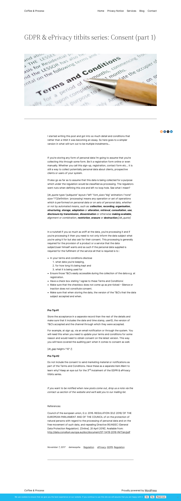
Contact (152, 10)
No (152, 497)
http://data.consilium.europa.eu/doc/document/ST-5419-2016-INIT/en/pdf (88, 432)
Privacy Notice (115, 10)
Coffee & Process (34, 10)
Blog (141, 10)
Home (101, 10)
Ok (147, 497)
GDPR (110, 447)
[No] (177, 497)
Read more (161, 497)
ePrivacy (101, 447)
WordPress (151, 490)
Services (131, 10)
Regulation (88, 447)
